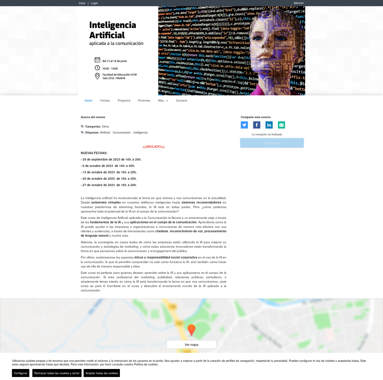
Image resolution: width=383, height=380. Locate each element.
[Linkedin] (269, 125)
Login (94, 3)
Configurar (20, 373)
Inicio (82, 3)
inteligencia (140, 132)
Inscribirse (272, 143)
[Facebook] (256, 125)
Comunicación (122, 132)
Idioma (298, 3)
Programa (124, 100)
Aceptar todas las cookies (102, 373)
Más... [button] (162, 100)
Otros (105, 126)
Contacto (181, 100)
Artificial (105, 132)
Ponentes (144, 100)
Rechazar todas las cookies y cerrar (57, 373)
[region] (191, 366)
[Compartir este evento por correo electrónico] (281, 125)
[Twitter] (244, 125)
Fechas (105, 100)
